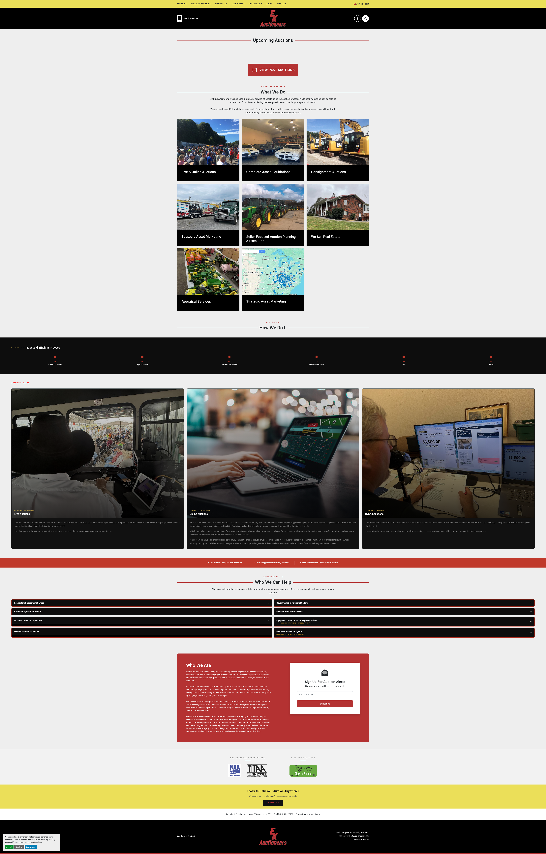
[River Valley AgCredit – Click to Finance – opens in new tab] (303, 770)
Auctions (182, 4)
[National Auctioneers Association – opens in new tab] (235, 770)
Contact (281, 4)
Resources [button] (254, 4)
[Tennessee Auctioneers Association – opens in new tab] (257, 770)
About (269, 4)
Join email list (362, 4)
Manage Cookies (361, 839)
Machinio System (343, 832)
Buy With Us (221, 4)
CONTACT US (273, 803)
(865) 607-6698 (191, 18)
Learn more (30, 847)
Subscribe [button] (325, 703)
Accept (9, 847)
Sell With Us (238, 4)
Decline (19, 847)
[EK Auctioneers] (273, 836)
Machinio (365, 832)
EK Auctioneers (357, 836)
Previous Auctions (201, 4)
